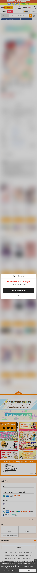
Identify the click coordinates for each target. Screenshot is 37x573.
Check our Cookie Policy (9, 570)
